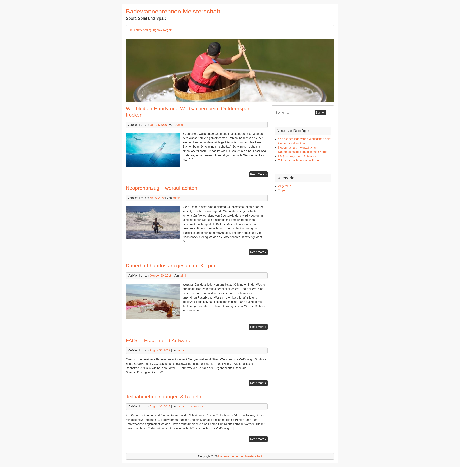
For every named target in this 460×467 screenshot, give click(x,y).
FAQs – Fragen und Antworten (160, 340)
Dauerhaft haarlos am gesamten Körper (170, 265)
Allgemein (284, 186)
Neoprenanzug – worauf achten (161, 188)
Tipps (281, 190)
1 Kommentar (196, 406)
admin (179, 124)
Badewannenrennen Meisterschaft (173, 11)
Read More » (259, 175)
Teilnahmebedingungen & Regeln (151, 30)
